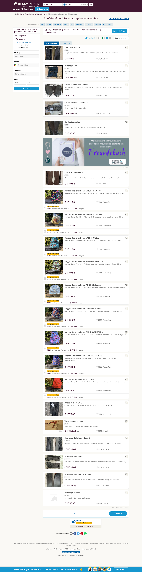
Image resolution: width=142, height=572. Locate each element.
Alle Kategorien (20, 36)
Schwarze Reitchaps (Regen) (77, 438)
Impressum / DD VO (89, 549)
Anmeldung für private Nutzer (71, 552)
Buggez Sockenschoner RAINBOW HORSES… (84, 332)
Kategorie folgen (119, 31)
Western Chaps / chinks (75, 421)
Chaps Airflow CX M (73, 403)
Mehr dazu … (121, 569)
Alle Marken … (108, 24)
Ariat (42, 24)
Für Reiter (20, 14)
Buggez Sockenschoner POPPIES (79, 379)
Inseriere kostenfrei (119, 18)
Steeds (65, 24)
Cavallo (48, 24)
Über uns (49, 549)
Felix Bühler (57, 24)
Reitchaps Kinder (72, 493)
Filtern (27, 88)
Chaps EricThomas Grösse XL (77, 85)
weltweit (92, 38)
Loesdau (98, 24)
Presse (61, 549)
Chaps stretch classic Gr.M (76, 102)
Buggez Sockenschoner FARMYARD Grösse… (84, 261)
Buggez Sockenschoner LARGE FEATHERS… (83, 308)
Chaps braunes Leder (73, 172)
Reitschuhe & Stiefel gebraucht (36, 14)
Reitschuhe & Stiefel (24, 42)
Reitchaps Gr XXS (72, 47)
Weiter (118, 513)
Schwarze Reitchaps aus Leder (77, 474)
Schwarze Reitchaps (73, 456)
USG (72, 24)
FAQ (55, 549)
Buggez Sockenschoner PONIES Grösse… (82, 285)
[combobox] (26, 56)
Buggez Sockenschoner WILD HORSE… (81, 238)
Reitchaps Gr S (70, 66)
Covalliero (89, 24)
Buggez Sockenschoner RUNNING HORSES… (84, 356)
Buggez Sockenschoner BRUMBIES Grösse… (84, 214)
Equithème (79, 24)
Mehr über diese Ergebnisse (120, 507)
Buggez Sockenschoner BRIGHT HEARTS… (83, 191)
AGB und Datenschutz (72, 549)
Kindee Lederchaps (72, 122)
